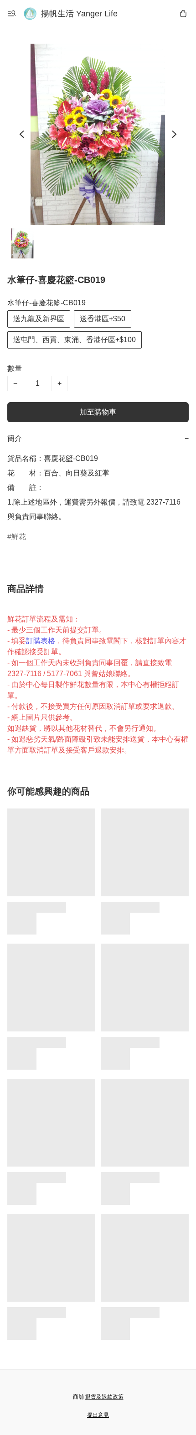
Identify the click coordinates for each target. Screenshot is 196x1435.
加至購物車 (98, 412)
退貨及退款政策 (104, 1397)
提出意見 (98, 1415)
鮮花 (18, 537)
